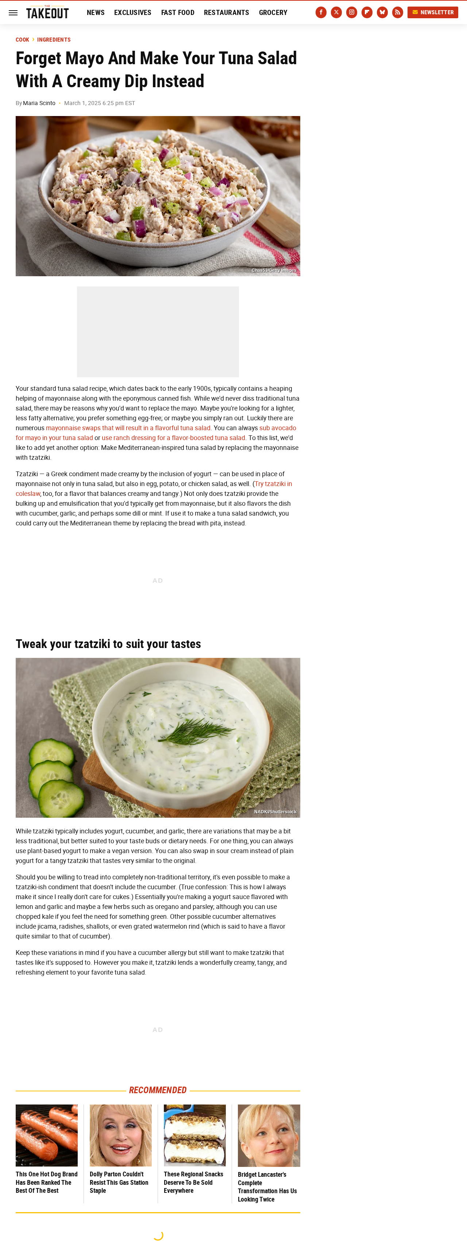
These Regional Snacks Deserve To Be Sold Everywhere (193, 1182)
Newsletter (437, 12)
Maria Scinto (39, 103)
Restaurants (227, 12)
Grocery (273, 12)
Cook (22, 40)
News (96, 12)
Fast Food (177, 12)
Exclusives (133, 12)
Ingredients (53, 40)
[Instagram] (351, 12)
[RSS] (397, 12)
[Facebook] (321, 12)
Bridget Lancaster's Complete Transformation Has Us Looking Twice (267, 1187)
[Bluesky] (382, 12)
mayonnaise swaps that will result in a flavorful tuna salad (128, 428)
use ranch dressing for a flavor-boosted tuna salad (173, 438)
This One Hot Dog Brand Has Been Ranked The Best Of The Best (47, 1182)
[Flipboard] (367, 12)
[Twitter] (336, 12)
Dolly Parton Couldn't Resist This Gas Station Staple (119, 1182)
